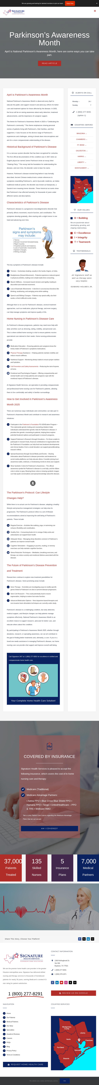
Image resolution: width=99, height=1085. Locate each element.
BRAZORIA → (82, 133)
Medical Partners (12, 1022)
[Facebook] (52, 982)
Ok (65, 1081)
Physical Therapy (17, 353)
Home (9, 1013)
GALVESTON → (82, 151)
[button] (81, 218)
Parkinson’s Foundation (30, 424)
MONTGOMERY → (82, 168)
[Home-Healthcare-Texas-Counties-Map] (81, 177)
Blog (8, 1046)
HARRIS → (82, 156)
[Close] (97, 3)
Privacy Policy (11, 1050)
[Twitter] (70, 982)
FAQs (8, 1042)
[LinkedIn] (57, 982)
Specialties (10, 1030)
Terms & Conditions (13, 1055)
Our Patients (11, 1017)
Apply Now (70, 3)
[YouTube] (61, 982)
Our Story (10, 1026)
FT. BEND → (81, 145)
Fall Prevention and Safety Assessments (24, 366)
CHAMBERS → (81, 139)
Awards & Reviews (13, 1034)
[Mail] (74, 982)
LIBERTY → (81, 162)
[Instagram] (66, 982)
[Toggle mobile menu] (95, 11)
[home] (24, 952)
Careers (9, 1038)
